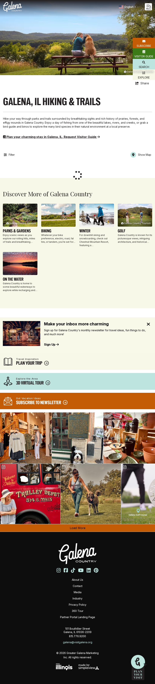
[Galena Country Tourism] (12, 7)
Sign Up (50, 344)
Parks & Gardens (17, 231)
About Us (77, 579)
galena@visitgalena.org (77, 642)
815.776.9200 (77, 636)
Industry (77, 598)
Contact (77, 586)
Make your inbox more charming (76, 323)
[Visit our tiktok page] (73, 570)
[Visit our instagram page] (59, 570)
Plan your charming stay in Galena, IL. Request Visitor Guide (51, 137)
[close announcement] (148, 324)
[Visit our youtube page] (81, 570)
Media (77, 592)
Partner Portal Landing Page (77, 617)
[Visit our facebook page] (66, 570)
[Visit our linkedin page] (89, 570)
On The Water (13, 279)
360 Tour (77, 610)
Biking (46, 231)
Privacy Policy (77, 604)
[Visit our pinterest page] (96, 570)
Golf (121, 231)
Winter (84, 231)
